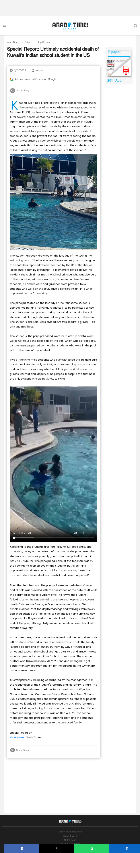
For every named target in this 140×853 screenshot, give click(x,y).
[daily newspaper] (119, 68)
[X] (57, 848)
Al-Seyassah (18, 737)
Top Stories (44, 42)
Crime (28, 42)
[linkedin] (127, 848)
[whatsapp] (92, 848)
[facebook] (22, 848)
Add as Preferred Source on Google (35, 79)
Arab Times (13, 42)
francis (39, 70)
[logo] (70, 25)
